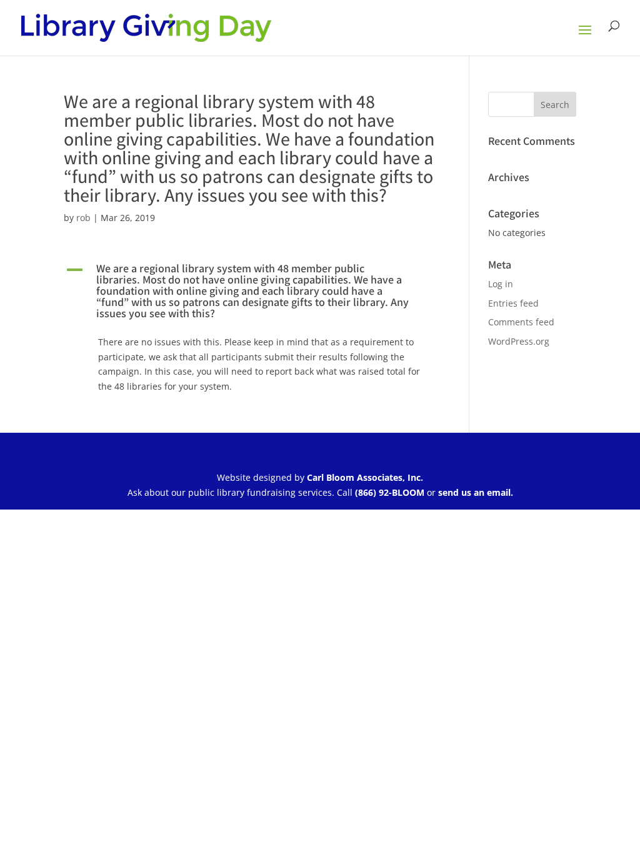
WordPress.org (518, 341)
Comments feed (521, 322)
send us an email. (475, 492)
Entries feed (513, 303)
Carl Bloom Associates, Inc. (365, 477)
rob (83, 218)
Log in (500, 284)
